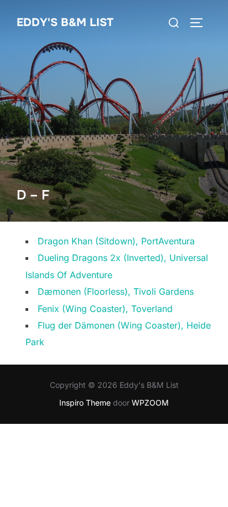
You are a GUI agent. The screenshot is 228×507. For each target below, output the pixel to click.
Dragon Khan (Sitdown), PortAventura (116, 241)
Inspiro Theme (85, 402)
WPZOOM (150, 402)
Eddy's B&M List (65, 22)
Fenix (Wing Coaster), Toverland (105, 308)
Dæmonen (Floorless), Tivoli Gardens (116, 291)
